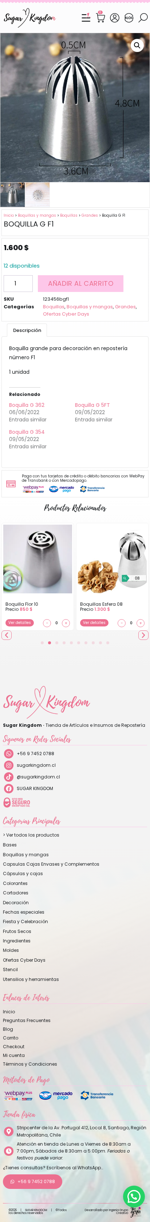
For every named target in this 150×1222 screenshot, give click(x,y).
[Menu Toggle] (85, 17)
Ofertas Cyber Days (66, 313)
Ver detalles (19, 622)
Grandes (90, 215)
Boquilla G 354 (27, 432)
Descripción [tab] (27, 330)
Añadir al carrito (80, 283)
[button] (137, 45)
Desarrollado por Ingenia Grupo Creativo (106, 1211)
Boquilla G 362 (26, 405)
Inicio (9, 215)
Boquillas (69, 215)
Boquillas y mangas (37, 215)
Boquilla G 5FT (92, 405)
